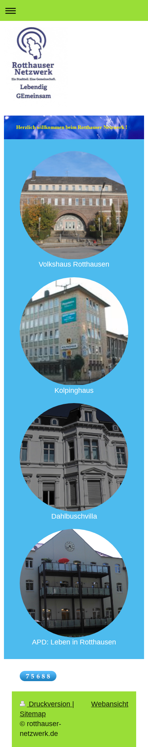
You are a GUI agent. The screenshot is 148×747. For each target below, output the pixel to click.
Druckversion (49, 704)
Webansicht (109, 704)
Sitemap (33, 714)
